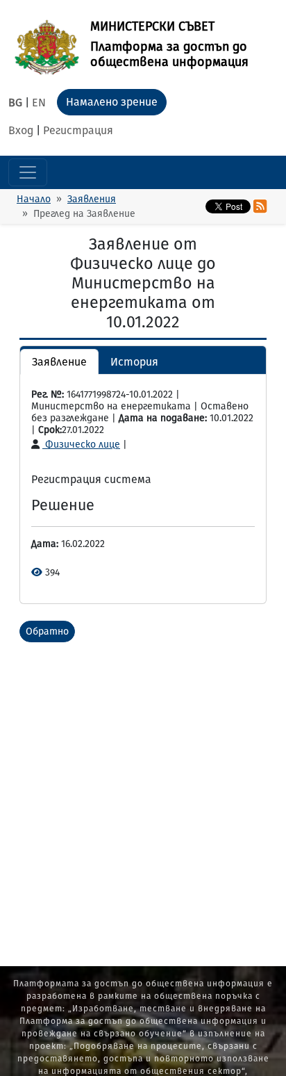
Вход (20, 130)
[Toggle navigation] (27, 172)
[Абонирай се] (260, 206)
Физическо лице (81, 444)
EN (39, 102)
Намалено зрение (112, 101)
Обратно (47, 631)
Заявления (91, 199)
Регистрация (78, 130)
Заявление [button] (59, 361)
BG (15, 102)
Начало (34, 199)
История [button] (134, 361)
